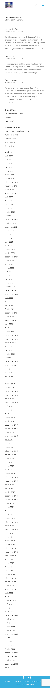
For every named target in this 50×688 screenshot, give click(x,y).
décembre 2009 (11, 615)
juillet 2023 (9, 268)
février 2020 (10, 354)
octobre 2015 (10, 485)
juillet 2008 (9, 638)
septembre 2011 (11, 589)
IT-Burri (30, 684)
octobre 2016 (10, 458)
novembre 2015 (11, 481)
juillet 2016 (9, 466)
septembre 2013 (11, 529)
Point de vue (10, 142)
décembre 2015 (11, 477)
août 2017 (9, 440)
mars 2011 (9, 597)
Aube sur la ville (11, 135)
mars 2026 (9, 171)
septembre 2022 (11, 294)
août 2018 (9, 406)
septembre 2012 (11, 555)
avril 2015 (9, 488)
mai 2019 (8, 372)
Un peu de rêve (11, 29)
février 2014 (10, 518)
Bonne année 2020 (13, 17)
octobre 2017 (10, 432)
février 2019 (10, 384)
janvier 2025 (10, 216)
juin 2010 (8, 608)
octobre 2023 (10, 260)
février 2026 (10, 175)
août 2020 (9, 346)
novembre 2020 (11, 339)
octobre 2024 (10, 223)
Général (20, 20)
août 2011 (9, 593)
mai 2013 (8, 537)
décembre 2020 (11, 335)
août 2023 (9, 264)
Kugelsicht (9, 56)
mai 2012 (8, 567)
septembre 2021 (11, 320)
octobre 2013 (10, 526)
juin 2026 (8, 160)
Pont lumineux (11, 80)
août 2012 (9, 559)
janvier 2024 (10, 253)
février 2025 (10, 212)
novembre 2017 (11, 428)
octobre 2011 (10, 585)
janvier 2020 (10, 358)
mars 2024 (9, 245)
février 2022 (10, 309)
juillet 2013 (9, 533)
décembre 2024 (11, 219)
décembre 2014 (11, 496)
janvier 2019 (10, 387)
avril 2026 (9, 167)
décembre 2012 (11, 548)
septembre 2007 (11, 664)
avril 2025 (9, 204)
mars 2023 (9, 283)
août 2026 (9, 156)
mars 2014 (9, 514)
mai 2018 (8, 410)
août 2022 (9, 298)
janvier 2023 (10, 286)
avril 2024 (9, 242)
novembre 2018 (11, 395)
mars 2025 (9, 208)
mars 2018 (9, 414)
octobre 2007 (10, 660)
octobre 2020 (10, 343)
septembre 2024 (11, 227)
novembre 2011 (11, 582)
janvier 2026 (10, 178)
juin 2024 (8, 234)
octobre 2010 (10, 600)
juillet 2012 (9, 563)
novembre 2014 (11, 499)
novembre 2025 (11, 186)
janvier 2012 (10, 574)
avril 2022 (9, 305)
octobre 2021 (10, 316)
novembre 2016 (11, 455)
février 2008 (10, 649)
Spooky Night (10, 146)
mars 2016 (9, 469)
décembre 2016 (11, 451)
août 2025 (9, 197)
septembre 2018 (11, 402)
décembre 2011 (11, 578)
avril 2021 (9, 324)
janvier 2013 (10, 544)
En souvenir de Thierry (14, 114)
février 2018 (10, 417)
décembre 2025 (11, 182)
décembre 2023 (11, 257)
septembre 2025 (11, 193)
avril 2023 (9, 279)
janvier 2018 (10, 421)
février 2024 (10, 249)
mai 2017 (8, 443)
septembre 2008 (11, 634)
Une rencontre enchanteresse (17, 131)
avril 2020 (9, 350)
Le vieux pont (10, 138)
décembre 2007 (11, 653)
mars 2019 (9, 380)
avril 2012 (9, 570)
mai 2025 (8, 201)
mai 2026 (8, 163)
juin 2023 (8, 272)
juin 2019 (8, 369)
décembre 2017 (11, 425)
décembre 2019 (11, 361)
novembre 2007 (11, 656)
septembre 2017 (11, 436)
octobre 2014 (10, 503)
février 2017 (10, 447)
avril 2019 (9, 376)
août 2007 (9, 668)
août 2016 (9, 462)
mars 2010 (9, 612)
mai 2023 (8, 275)
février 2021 (10, 331)
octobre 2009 (10, 619)
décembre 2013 (11, 522)
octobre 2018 (10, 399)
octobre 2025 (10, 189)
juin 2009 (8, 623)
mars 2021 (9, 328)
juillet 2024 (9, 230)
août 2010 (9, 604)
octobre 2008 (10, 630)
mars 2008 (9, 645)
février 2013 (10, 541)
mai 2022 (8, 302)
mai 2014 (8, 511)
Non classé (9, 121)
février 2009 (10, 626)
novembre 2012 (11, 552)
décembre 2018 (11, 391)
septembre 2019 (11, 365)
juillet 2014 (9, 507)
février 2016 (10, 473)
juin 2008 (8, 641)
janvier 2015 (10, 492)
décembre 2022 (11, 290)
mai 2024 (8, 238)
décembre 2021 (11, 313)
